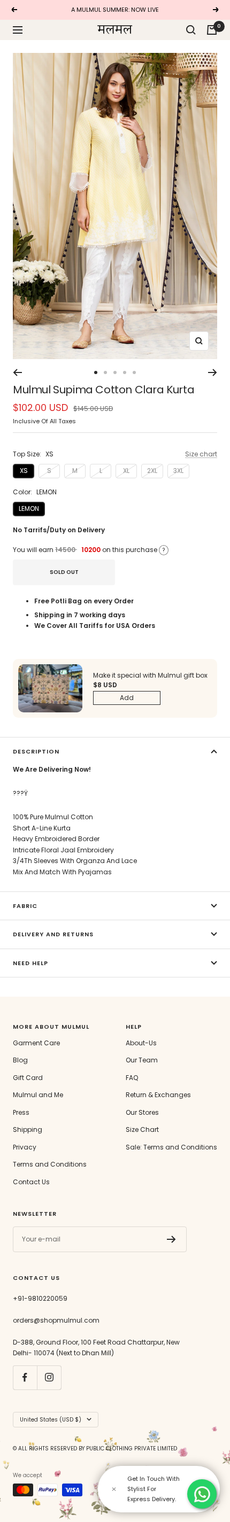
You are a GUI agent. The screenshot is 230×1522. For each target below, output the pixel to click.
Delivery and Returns (53, 934)
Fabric (25, 906)
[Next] (212, 372)
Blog (20, 1060)
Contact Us (31, 1181)
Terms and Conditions (50, 1164)
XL (126, 470)
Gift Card (28, 1077)
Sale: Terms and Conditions (171, 1147)
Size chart (201, 454)
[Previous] (17, 372)
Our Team (142, 1060)
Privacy (24, 1147)
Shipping (27, 1129)
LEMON (29, 508)
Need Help (30, 963)
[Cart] (211, 30)
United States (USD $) (50, 1420)
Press (21, 1112)
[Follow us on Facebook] (25, 1377)
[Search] (191, 30)
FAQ (132, 1077)
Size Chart (142, 1129)
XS (24, 470)
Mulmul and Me (38, 1094)
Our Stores (142, 1112)
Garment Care (36, 1042)
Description (36, 751)
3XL (178, 470)
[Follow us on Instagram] (49, 1377)
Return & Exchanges (158, 1094)
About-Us (141, 1042)
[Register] (171, 1239)
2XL (152, 470)
